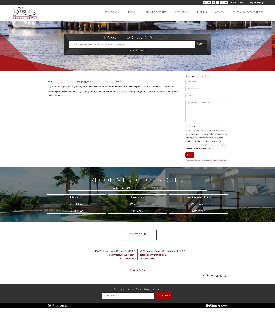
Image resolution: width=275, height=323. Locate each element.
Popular (156, 188)
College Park (76, 210)
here (92, 91)
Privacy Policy (204, 148)
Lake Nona (137, 197)
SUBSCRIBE (163, 295)
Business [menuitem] (202, 12)
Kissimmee (198, 210)
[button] (200, 44)
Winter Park (137, 204)
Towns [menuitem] (131, 12)
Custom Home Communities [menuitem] (248, 12)
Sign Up (260, 3)
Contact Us (137, 234)
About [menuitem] (219, 12)
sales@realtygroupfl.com (120, 254)
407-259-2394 (147, 258)
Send (189, 154)
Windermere (198, 204)
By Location (121, 188)
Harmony (137, 210)
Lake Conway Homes (198, 197)
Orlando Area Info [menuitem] (155, 12)
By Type (140, 188)
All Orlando (76, 197)
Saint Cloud (76, 204)
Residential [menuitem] (111, 12)
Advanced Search (137, 50)
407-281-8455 (127, 258)
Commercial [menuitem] (182, 12)
